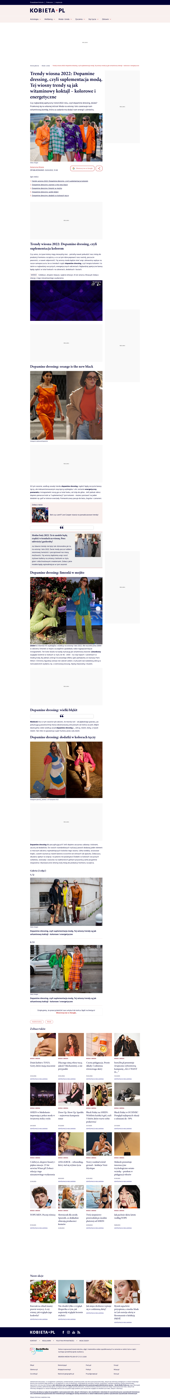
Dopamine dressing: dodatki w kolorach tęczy (50, 195)
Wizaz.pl (116, 1369)
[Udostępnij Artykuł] (99, 168)
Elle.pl (32, 1365)
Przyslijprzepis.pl (91, 1374)
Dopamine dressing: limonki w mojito (47, 188)
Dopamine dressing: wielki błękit (45, 192)
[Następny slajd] (139, 1291)
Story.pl (116, 1374)
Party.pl (88, 1365)
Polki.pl (88, 1369)
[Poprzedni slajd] (30, 1291)
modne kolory (37, 1022)
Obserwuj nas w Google (84, 168)
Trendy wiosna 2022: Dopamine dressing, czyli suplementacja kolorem (60, 181)
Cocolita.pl (33, 1374)
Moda (49, 1022)
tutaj (48, 1397)
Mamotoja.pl (62, 1365)
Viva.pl (116, 1365)
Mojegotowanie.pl (64, 1369)
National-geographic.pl (66, 1374)
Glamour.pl (34, 1369)
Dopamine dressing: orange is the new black (50, 184)
